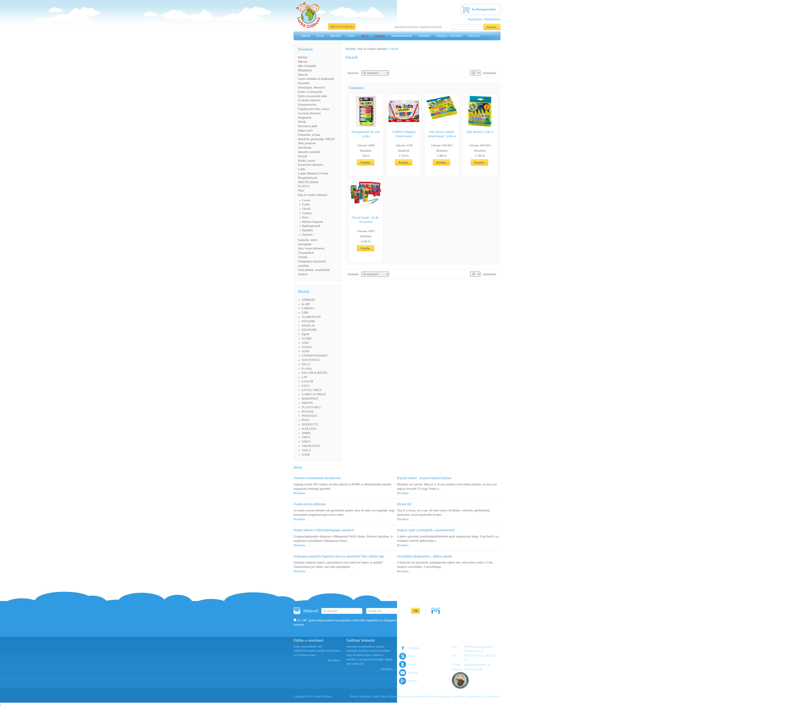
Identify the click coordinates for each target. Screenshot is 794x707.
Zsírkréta (307, 234)
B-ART (306, 304)
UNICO (306, 441)
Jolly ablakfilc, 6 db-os (479, 131)
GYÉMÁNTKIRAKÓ (314, 355)
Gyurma (307, 213)
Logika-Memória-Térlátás (313, 173)
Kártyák (302, 156)
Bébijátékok (305, 70)
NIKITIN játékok (308, 182)
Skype (411, 656)
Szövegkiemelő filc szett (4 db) (366, 134)
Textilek (302, 257)
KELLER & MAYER (314, 372)
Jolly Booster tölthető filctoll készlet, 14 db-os (442, 134)
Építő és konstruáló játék (312, 96)
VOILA (306, 450)
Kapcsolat (474, 35)
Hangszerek (304, 117)
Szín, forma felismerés (311, 248)
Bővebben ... (301, 493)
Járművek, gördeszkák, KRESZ (316, 139)
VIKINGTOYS (311, 446)
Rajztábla (307, 230)
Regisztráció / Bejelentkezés (484, 19)
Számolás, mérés (307, 240)
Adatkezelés (474, 696)
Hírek (298, 467)
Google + (413, 680)
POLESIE (308, 411)
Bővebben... (335, 660)
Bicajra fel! (404, 504)
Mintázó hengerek (312, 221)
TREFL (306, 437)
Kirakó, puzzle (306, 160)
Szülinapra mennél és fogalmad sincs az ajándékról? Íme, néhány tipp (339, 556)
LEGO (306, 385)
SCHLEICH (309, 428)
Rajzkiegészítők (311, 225)
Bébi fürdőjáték (307, 66)
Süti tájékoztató (491, 696)
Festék (306, 204)
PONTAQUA (309, 415)
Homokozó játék (307, 126)
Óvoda (320, 35)
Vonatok (302, 274)
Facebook (413, 648)
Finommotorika (307, 104)
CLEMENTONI (311, 317)
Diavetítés (304, 83)
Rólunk (306, 35)
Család (351, 35)
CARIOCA (308, 308)
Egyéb (305, 334)
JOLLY (306, 364)
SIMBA (306, 433)
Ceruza (306, 200)
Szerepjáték (304, 244)
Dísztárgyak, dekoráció (311, 87)
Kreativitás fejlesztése (310, 164)
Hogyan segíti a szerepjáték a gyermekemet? (426, 530)
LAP (304, 377)
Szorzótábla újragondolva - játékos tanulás (424, 556)
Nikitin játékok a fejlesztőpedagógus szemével (324, 530)
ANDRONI (308, 299)
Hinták (302, 121)
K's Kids (307, 368)
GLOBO (307, 338)
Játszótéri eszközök (309, 152)
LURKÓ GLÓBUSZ (314, 394)
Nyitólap (350, 48)
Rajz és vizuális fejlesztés (312, 194)
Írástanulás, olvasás (309, 134)
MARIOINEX (310, 398)
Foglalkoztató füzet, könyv (313, 109)
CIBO (305, 312)
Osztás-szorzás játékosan (310, 504)
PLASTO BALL (311, 407)
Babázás (302, 57)
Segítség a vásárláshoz (449, 35)
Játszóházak (304, 147)
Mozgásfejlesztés (307, 177)
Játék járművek (307, 143)
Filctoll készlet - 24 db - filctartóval (366, 220)
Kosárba (365, 162)
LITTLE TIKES (311, 390)
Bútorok (302, 74)
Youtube (413, 672)
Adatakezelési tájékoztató (415, 620)
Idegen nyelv (305, 130)
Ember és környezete (310, 91)
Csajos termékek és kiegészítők (316, 78)
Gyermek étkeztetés (309, 113)
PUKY (306, 420)
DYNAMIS (308, 321)
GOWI (306, 351)
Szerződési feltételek (406, 27)
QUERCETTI (310, 424)
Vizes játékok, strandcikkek (314, 269)
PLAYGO (304, 186)
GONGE (307, 347)
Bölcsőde (335, 35)
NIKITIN (307, 403)
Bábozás (302, 61)
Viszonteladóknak (401, 35)
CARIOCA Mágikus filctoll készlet (404, 134)
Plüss (301, 190)
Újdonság (379, 35)
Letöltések (424, 35)
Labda (301, 169)
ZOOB (306, 454)
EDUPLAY (308, 325)
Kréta (305, 217)
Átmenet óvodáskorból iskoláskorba (317, 478)
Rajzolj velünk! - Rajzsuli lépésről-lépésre (424, 478)
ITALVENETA (311, 360)
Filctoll (306, 208)
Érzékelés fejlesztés (309, 100)
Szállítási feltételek (430, 27)
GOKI (305, 342)
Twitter (412, 664)
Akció (364, 35)
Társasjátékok (306, 252)
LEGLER (307, 381)
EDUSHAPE (309, 329)
